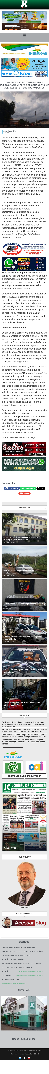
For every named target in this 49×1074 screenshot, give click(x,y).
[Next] (45, 509)
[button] (24, 35)
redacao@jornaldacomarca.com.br (31, 971)
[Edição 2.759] (24, 816)
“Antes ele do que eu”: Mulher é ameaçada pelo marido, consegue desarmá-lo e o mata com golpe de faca (23, 742)
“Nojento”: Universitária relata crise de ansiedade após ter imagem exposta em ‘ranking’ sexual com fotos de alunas (23, 724)
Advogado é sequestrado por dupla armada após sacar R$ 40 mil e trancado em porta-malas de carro (24, 736)
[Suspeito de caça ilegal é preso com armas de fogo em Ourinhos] (24, 661)
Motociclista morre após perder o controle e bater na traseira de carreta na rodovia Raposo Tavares (24, 730)
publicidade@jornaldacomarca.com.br (29, 975)
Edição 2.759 (9, 848)
